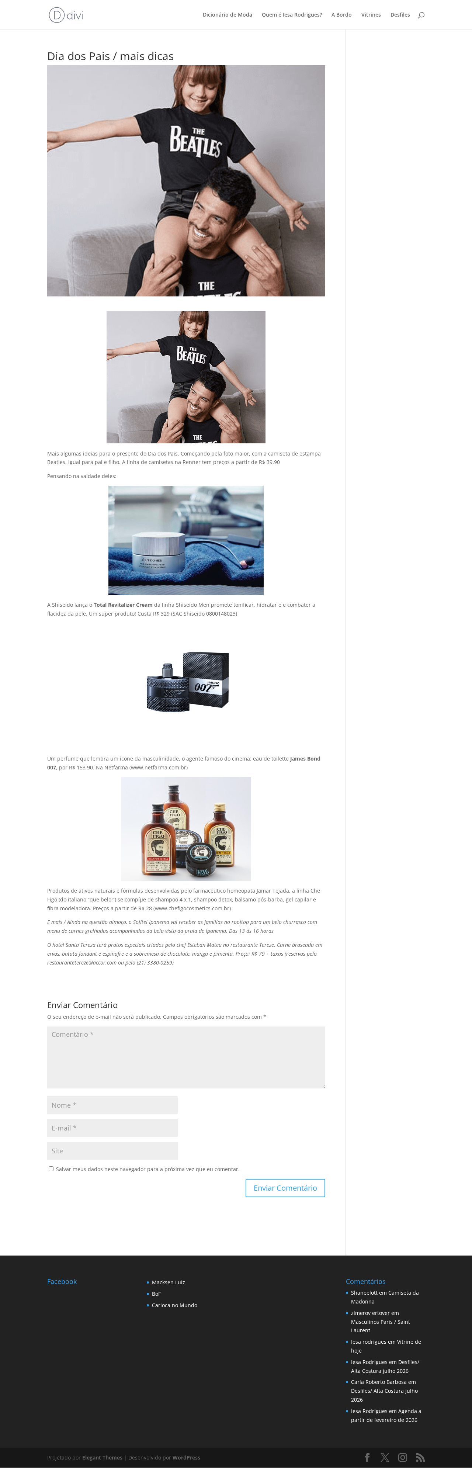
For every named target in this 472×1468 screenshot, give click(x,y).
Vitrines (371, 15)
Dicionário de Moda (227, 15)
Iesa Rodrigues (369, 1361)
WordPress (186, 1457)
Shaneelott (364, 1292)
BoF (156, 1293)
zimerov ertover (370, 1312)
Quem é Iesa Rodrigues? (292, 15)
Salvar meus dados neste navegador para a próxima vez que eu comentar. (148, 1169)
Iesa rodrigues (368, 1341)
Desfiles (400, 15)
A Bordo (342, 15)
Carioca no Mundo (174, 1305)
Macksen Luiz (168, 1282)
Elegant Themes (102, 1457)
